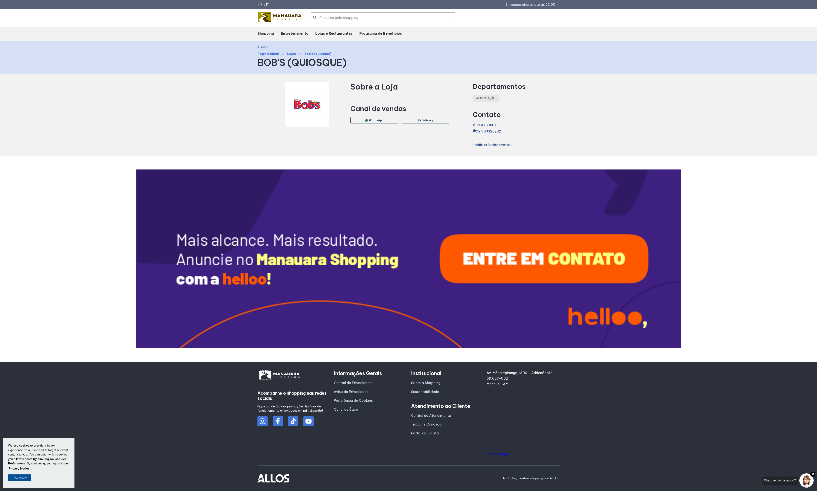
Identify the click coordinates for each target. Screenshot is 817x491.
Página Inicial (268, 54)
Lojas (291, 54)
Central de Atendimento (431, 415)
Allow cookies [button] (19, 478)
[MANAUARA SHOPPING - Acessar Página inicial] (279, 17)
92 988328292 (488, 131)
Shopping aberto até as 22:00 (533, 4)
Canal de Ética (346, 409)
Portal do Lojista (425, 433)
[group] (408, 258)
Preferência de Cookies (353, 400)
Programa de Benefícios (380, 33)
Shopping (265, 33)
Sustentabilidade (425, 392)
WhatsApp (376, 120)
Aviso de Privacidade (351, 392)
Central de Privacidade (353, 383)
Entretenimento (295, 33)
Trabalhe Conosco (426, 424)
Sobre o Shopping (425, 383)
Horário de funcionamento (493, 145)
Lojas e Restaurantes (334, 33)
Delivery (425, 120)
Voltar (263, 47)
